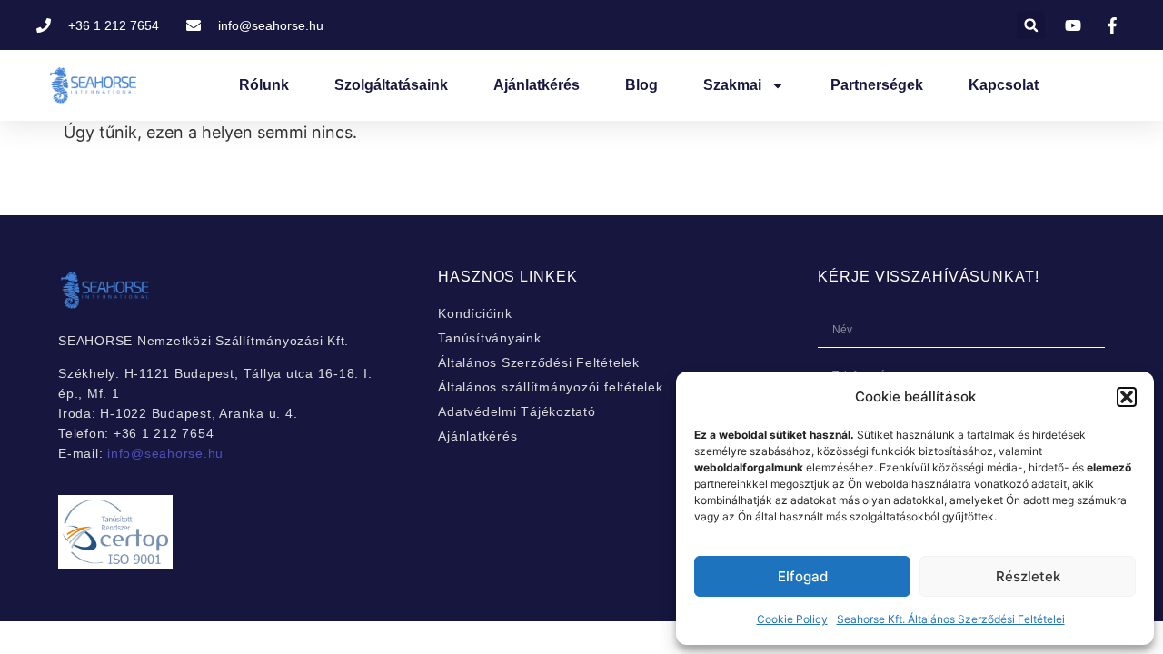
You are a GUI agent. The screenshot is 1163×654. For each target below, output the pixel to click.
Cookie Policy (792, 619)
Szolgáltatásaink (391, 85)
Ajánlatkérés (536, 85)
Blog (641, 85)
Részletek (1028, 576)
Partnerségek (876, 85)
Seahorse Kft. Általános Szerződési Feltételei (951, 619)
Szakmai (732, 85)
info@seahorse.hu (165, 453)
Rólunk (264, 85)
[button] (1127, 397)
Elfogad (803, 576)
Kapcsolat (1004, 85)
